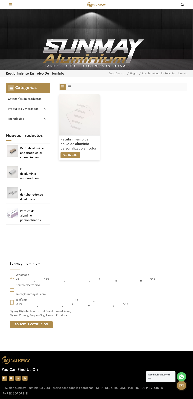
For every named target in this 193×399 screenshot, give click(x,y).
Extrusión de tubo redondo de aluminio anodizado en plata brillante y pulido (33, 195)
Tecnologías (16, 119)
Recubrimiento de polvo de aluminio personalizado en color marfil (78, 144)
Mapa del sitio (107, 388)
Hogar (134, 73)
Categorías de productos (24, 99)
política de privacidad (145, 388)
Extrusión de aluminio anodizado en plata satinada (33, 174)
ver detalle (70, 155)
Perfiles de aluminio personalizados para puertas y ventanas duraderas (30, 216)
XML (123, 388)
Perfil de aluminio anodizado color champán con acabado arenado (32, 153)
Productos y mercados (23, 109)
